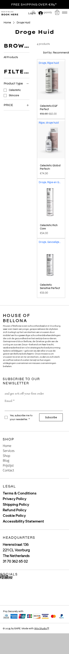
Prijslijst (8, 465)
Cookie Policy (14, 515)
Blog (6, 460)
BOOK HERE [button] (9, 14)
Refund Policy (14, 510)
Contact (8, 470)
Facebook (6, 578)
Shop (6, 455)
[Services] (60, 450)
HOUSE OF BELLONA (7, 11)
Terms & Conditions (19, 493)
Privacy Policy (14, 498)
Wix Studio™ (41, 628)
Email (10, 401)
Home (7, 445)
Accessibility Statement (23, 521)
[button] (57, 12)
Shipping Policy (16, 504)
